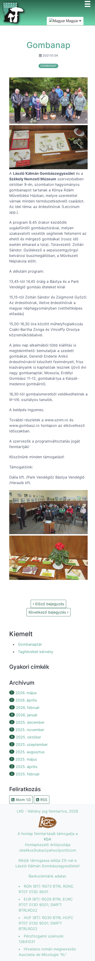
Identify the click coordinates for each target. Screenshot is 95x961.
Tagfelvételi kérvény (35, 651)
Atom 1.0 (23, 799)
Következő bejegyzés (48, 612)
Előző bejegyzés (49, 604)
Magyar (72, 21)
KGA (47, 839)
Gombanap (48, 45)
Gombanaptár (30, 644)
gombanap (48, 65)
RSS (43, 799)
